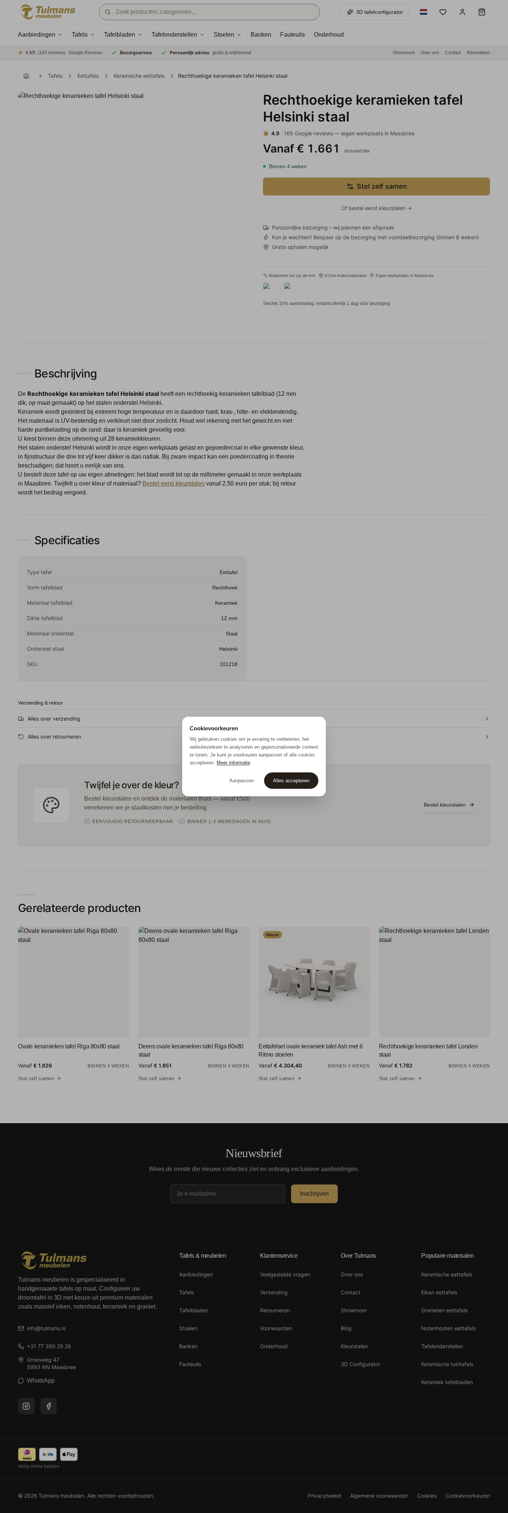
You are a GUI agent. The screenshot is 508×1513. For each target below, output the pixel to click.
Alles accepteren (291, 780)
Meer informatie (233, 762)
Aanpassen (241, 780)
